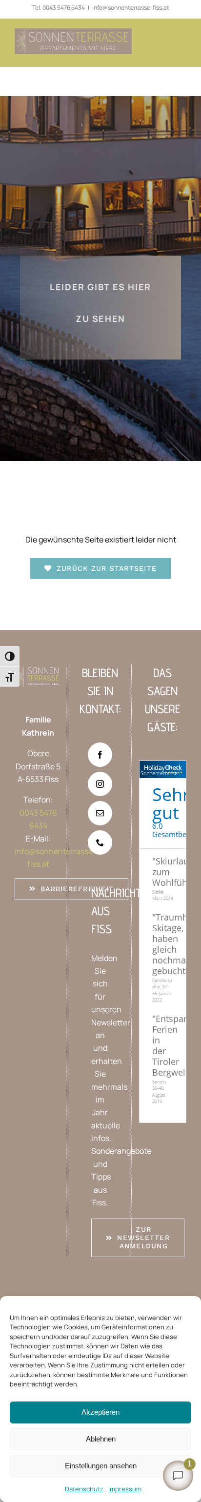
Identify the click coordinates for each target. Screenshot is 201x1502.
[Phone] (100, 842)
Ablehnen (101, 1439)
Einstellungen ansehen (101, 1466)
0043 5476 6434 (63, 7)
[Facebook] (100, 754)
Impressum (124, 1488)
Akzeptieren (100, 1412)
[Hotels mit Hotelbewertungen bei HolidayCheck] (181, 769)
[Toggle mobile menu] (181, 45)
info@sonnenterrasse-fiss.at (130, 7)
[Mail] (100, 813)
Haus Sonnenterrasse (159, 770)
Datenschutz (84, 1488)
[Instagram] (100, 784)
